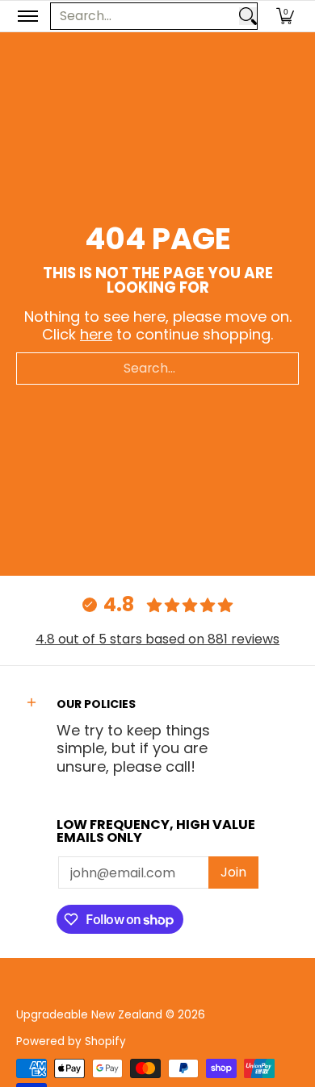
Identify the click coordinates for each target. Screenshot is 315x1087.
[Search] (248, 16)
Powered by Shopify (71, 1041)
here (96, 334)
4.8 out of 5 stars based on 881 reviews (157, 639)
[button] (285, 16)
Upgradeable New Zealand (89, 1014)
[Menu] (27, 16)
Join (233, 872)
